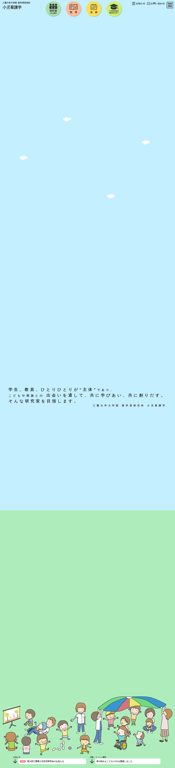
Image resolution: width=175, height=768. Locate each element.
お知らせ (140, 3)
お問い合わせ (158, 3)
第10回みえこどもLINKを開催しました (114, 761)
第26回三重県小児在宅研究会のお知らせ (45, 761)
